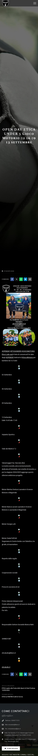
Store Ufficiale (12, 748)
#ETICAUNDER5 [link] (15, 351)
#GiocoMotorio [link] (27, 357)
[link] (7, 354)
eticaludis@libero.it (14, 724)
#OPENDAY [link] (6, 351)
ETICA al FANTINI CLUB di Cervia (12, 697)
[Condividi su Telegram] (25, 279)
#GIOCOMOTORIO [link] (28, 351)
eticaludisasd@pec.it (14, 729)
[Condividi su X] (16, 279)
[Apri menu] (34, 3)
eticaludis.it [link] (6, 667)
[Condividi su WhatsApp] (21, 279)
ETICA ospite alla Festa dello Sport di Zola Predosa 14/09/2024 (18, 689)
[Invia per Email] (30, 279)
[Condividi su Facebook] (12, 279)
